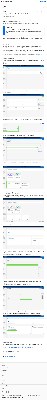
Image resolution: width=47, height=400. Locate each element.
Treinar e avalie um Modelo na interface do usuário (23, 51)
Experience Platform (13, 9)
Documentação (5, 9)
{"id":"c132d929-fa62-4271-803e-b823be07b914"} (13, 21)
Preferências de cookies (34, 395)
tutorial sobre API (39, 54)
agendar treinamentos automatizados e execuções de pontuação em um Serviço (18, 347)
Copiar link (10, 18)
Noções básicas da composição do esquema (12, 358)
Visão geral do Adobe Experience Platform (12, 354)
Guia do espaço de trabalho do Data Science (27, 9)
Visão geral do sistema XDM (9, 356)
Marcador (5, 18)
